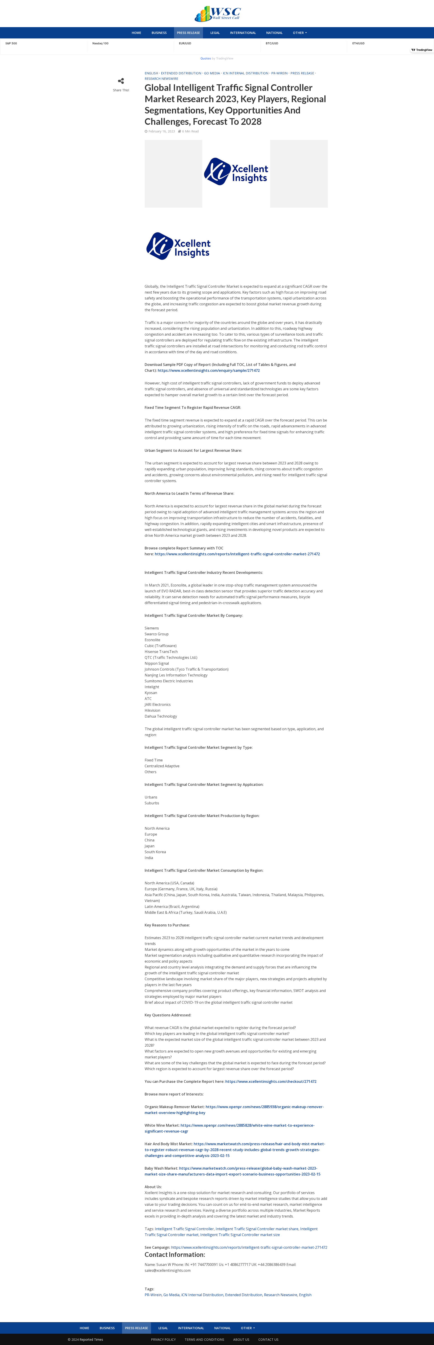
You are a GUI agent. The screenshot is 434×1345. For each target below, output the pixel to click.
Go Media (212, 73)
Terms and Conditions (204, 1339)
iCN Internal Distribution (245, 73)
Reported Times (92, 1339)
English (151, 73)
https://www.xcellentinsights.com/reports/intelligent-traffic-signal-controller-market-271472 (249, 1247)
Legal (215, 33)
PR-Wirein (279, 73)
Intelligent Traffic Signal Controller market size (240, 1234)
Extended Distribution (181, 73)
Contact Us (268, 1339)
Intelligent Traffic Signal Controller (184, 1228)
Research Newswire (161, 78)
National (274, 33)
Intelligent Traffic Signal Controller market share (257, 1228)
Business (159, 33)
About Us (241, 1339)
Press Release (188, 33)
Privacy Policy (163, 1339)
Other (298, 33)
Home (136, 33)
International (243, 33)
